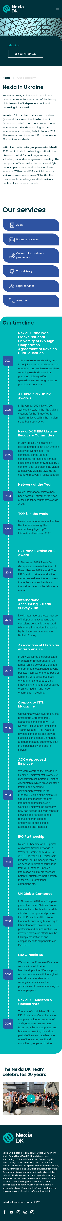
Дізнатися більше (25, 54)
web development (12, 1202)
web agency (27, 1202)
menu (57, 9)
